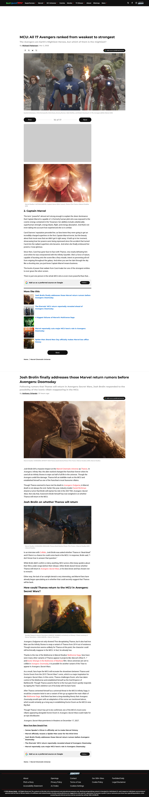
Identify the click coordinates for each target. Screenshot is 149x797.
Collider (43, 552)
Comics (62, 3)
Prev (30, 120)
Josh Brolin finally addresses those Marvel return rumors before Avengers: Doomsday (57, 738)
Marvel (40, 3)
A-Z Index (55, 786)
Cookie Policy (97, 782)
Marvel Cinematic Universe (40, 359)
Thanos (84, 469)
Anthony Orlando (29, 393)
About (89, 3)
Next (85, 120)
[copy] (36, 50)
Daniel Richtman (79, 488)
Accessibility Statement (33, 786)
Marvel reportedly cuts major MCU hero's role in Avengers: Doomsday (55, 747)
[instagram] (136, 3)
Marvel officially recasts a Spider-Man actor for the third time (51, 734)
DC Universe (51, 3)
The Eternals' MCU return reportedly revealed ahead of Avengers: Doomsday (58, 743)
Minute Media (12, 791)
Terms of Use (75, 782)
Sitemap (96, 3)
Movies (69, 3)
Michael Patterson (30, 46)
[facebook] (132, 3)
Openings (54, 778)
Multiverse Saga (74, 655)
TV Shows (79, 3)
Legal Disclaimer (119, 782)
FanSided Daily (118, 778)
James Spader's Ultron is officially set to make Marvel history (51, 730)
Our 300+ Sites (98, 778)
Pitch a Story (28, 782)
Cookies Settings (77, 786)
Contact (73, 778)
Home (26, 359)
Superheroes (30, 3)
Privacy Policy (56, 782)
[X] (128, 3)
